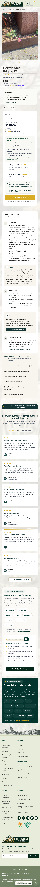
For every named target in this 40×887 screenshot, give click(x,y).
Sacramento (30, 706)
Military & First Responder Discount (25, 808)
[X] (32, 818)
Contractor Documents (25, 766)
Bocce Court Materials (6, 746)
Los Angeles (10, 610)
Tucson (19, 706)
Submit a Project (22, 777)
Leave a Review (22, 812)
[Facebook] (19, 818)
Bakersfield (22, 610)
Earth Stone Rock (22, 869)
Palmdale (9, 620)
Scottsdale (9, 706)
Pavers (4, 764)
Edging (9, 9)
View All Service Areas (19, 669)
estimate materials (12, 159)
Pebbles (4, 778)
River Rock (5, 774)
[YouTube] (36, 818)
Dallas (18, 710)
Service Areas (6, 807)
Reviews (4, 823)
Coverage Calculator (5, 797)
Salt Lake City (19, 715)
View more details (10, 102)
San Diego (9, 625)
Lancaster (27, 615)
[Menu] (37, 3)
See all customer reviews (19, 579)
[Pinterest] (28, 818)
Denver (8, 715)
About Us (20, 803)
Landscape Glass (7, 785)
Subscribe (33, 856)
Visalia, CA (20, 745)
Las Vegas (18, 701)
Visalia (8, 615)
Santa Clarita (21, 620)
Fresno (17, 615)
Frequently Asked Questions (7, 818)
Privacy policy (5, 873)
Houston (27, 710)
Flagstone (5, 761)
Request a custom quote (22, 158)
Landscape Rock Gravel (7, 769)
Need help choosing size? (24, 883)
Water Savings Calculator (6, 802)
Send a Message (22, 795)
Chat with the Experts (24, 799)
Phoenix (8, 701)
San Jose (8, 710)
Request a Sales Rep (24, 774)
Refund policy (15, 873)
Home (3, 9)
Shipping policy (6, 875)
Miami (30, 715)
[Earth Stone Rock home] (20, 839)
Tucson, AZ (21, 752)
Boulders (5, 751)
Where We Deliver (23, 756)
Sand (3, 782)
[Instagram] (23, 818)
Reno (28, 701)
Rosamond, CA (22, 749)
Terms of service (25, 873)
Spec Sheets (21, 770)
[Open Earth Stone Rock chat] (36, 883)
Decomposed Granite (6, 756)
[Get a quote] (27, 3)
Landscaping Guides (6, 812)
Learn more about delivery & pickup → (20, 349)
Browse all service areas (24, 631)
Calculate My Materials (17, 329)
